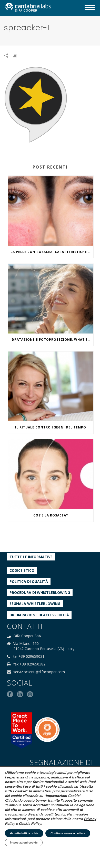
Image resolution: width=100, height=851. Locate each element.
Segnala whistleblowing (34, 603)
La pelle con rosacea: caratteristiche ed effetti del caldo (52, 252)
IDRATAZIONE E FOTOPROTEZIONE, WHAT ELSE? (52, 339)
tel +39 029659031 (28, 656)
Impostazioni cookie (23, 842)
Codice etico (21, 570)
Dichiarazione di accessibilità (39, 614)
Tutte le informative (31, 556)
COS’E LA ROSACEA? (50, 515)
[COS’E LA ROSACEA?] (50, 474)
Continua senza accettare (68, 833)
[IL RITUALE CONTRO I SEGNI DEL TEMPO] (50, 386)
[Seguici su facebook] (10, 694)
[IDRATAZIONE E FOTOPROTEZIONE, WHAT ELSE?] (50, 299)
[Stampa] (17, 55)
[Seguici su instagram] (30, 694)
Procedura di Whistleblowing (39, 592)
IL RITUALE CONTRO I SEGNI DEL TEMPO (50, 427)
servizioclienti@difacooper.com (39, 672)
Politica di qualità (28, 581)
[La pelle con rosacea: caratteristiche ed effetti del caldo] (50, 210)
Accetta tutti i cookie (24, 833)
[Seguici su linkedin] (20, 694)
